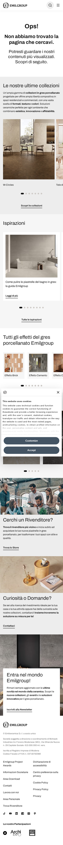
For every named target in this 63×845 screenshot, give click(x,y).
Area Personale (11, 799)
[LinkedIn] (16, 813)
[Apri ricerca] (50, 5)
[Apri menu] (58, 5)
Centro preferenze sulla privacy (45, 774)
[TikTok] (4, 813)
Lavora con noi (11, 792)
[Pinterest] (35, 813)
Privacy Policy (40, 789)
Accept (31, 450)
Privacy (37, 796)
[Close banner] (58, 392)
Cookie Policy (40, 782)
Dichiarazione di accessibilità (42, 763)
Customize (31, 440)
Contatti (7, 785)
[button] (22, 193)
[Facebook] (22, 813)
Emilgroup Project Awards (13, 763)
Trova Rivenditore (12, 806)
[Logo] (15, 5)
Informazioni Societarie (15, 772)
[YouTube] (10, 813)
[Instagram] (29, 813)
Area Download (11, 779)
